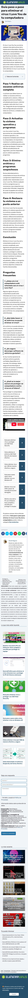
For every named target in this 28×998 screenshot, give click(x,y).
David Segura (8, 21)
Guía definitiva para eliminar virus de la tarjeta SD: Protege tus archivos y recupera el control (14, 954)
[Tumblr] (23, 533)
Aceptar (14, 994)
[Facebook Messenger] (7, 533)
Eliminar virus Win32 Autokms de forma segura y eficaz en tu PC (21, 581)
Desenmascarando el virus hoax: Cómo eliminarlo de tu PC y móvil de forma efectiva (13, 937)
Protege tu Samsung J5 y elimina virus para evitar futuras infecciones (7, 581)
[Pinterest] (15, 533)
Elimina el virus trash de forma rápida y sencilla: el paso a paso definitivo (13, 960)
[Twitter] (11, 533)
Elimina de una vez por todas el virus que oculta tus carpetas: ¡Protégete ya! (13, 948)
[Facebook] (3, 533)
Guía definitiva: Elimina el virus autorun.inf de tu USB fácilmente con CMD (14, 943)
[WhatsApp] (19, 533)
